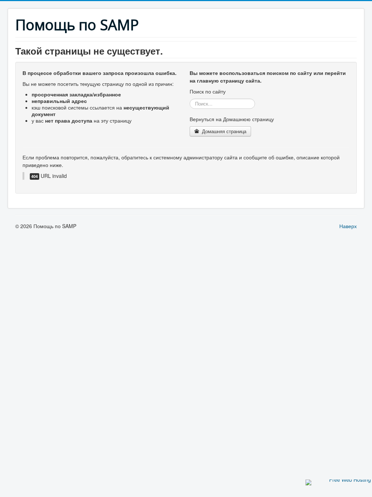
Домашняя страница (223, 131)
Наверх (348, 226)
